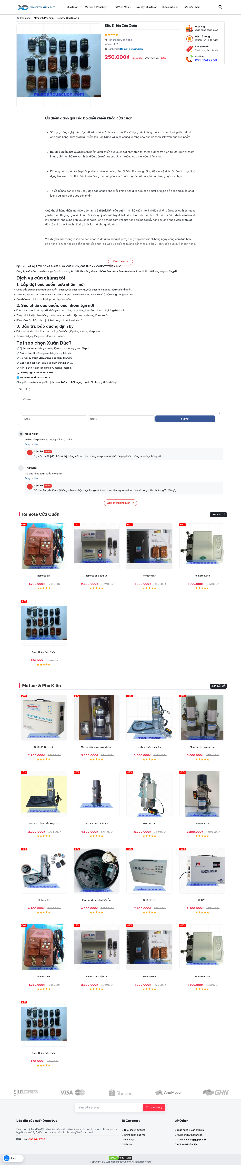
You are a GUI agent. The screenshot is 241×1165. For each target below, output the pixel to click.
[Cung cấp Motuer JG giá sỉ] (44, 871)
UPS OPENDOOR (43, 747)
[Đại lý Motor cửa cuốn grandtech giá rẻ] (97, 718)
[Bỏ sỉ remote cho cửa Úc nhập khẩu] (97, 546)
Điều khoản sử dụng (134, 1129)
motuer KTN (202, 823)
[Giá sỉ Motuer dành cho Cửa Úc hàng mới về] (97, 871)
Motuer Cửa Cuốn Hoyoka (43, 823)
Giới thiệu (129, 1139)
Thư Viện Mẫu (121, 7)
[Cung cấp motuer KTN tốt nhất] (202, 794)
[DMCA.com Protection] (120, 1157)
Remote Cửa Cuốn (131, 48)
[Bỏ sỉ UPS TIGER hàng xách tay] (149, 871)
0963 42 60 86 (84, 258)
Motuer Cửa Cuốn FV (149, 747)
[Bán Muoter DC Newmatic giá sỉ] (202, 718)
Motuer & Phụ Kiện (41, 685)
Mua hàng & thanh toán (189, 1134)
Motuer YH (149, 823)
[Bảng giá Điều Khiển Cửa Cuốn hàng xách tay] (44, 623)
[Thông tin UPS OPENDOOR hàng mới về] (44, 718)
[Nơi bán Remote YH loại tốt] (44, 546)
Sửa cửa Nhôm (192, 7)
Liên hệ (128, 1144)
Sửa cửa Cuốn (170, 7)
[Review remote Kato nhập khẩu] (202, 546)
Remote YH (43, 575)
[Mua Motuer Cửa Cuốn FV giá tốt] (149, 718)
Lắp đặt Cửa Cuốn (146, 7)
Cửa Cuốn (72, 7)
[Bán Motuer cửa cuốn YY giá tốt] (97, 794)
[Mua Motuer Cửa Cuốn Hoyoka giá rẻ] (44, 794)
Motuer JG (44, 900)
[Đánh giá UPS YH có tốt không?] (202, 871)
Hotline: (32, 1139)
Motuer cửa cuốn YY (96, 823)
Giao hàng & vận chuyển (190, 1129)
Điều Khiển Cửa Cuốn (44, 652)
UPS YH (202, 900)
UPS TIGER (149, 900)
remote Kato (202, 575)
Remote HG (149, 575)
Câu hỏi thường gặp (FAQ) (191, 1139)
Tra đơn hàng (154, 1107)
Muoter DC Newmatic (202, 747)
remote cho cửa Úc (96, 575)
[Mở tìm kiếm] (220, 7)
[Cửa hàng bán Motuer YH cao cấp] (149, 794)
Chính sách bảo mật (135, 1134)
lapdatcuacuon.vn (41, 377)
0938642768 (206, 60)
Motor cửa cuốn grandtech (96, 747)
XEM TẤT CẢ (218, 514)
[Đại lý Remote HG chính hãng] (149, 546)
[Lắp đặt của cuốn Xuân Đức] (36, 7)
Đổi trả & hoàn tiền (187, 1144)
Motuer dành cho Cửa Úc (96, 900)
